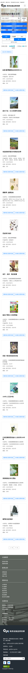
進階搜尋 (24, 19)
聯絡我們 (22, 2)
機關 (22, 36)
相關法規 (4, 619)
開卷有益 (5, 580)
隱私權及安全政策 (15, 2)
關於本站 (8, 2)
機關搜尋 (14, 32)
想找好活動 (5, 561)
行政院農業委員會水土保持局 (15, 401)
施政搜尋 (14, 28)
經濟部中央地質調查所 (14, 523)
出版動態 (5, 557)
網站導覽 (3, 2)
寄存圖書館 (5, 609)
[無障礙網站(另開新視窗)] (6, 666)
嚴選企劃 (5, 568)
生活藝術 (4, 586)
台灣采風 (4, 584)
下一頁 (16, 547)
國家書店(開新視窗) (8, 90)
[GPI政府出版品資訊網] (10, 6)
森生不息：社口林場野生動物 (12, 111)
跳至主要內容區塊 (4, 0)
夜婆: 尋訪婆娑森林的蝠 (10, 356)
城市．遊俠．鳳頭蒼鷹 (10, 274)
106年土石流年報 (8, 396)
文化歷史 (4, 588)
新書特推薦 (5, 563)
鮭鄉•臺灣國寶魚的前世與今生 (12, 70)
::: (3, 628)
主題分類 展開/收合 (7, 52)
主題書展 (4, 574)
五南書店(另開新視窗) (7, 607)
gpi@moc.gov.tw (13, 649)
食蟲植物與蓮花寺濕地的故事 (12, 151)
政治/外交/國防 (6, 596)
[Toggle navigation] (25, 5)
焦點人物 (4, 576)
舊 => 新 (20, 39)
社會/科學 (4, 592)
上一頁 (11, 547)
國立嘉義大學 (11, 115)
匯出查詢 (14, 42)
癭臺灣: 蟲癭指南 (8, 192)
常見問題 (4, 617)
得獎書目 (11, 619)
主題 (6, 36)
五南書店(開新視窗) (20, 90)
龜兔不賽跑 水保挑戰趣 (10, 315)
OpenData (11, 617)
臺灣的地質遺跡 (8, 519)
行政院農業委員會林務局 (14, 197)
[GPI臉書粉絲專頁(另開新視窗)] (5, 662)
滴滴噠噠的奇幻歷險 (9, 478)
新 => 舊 (8, 39)
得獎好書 (4, 572)
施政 (14, 36)
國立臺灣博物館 (12, 74)
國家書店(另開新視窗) (7, 605)
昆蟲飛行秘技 (7, 233)
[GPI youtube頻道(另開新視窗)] (9, 662)
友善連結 (4, 621)
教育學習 (4, 590)
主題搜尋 (14, 24)
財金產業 (4, 594)
